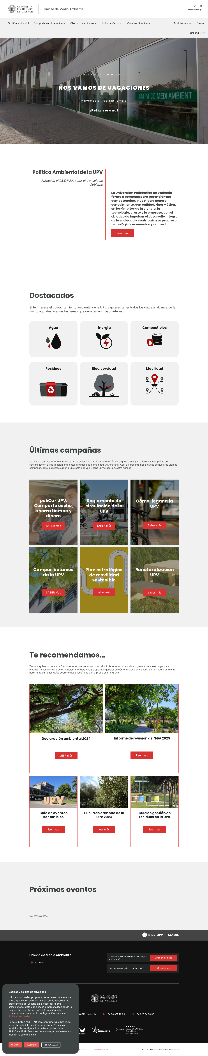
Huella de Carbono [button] (111, 23)
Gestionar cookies (100, 1049)
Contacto (39, 962)
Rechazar (32, 1045)
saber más (104, 592)
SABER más (53, 525)
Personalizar (51, 1045)
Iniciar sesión (193, 10)
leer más (122, 233)
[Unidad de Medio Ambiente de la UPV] (82, 1034)
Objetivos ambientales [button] (83, 23)
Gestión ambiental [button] (18, 23)
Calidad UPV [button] (197, 32)
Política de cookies (19, 1016)
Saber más (154, 525)
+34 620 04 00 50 (144, 1014)
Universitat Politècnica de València (164, 1049)
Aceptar (15, 1045)
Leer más (142, 755)
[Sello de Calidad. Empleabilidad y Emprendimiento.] (129, 1034)
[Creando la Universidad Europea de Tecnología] (101, 1033)
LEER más (66, 755)
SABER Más (53, 592)
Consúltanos (163, 968)
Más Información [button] (182, 23)
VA (195, 6)
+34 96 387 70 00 (115, 1014)
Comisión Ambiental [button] (138, 23)
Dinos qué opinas (163, 957)
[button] (201, 23)
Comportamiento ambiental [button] (49, 23)
